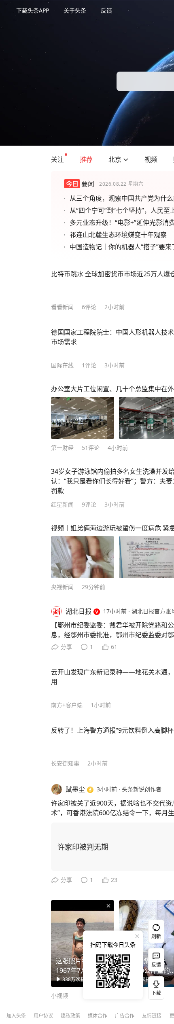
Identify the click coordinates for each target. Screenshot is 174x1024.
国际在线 (62, 365)
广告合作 (124, 1015)
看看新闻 (62, 307)
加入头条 (16, 1015)
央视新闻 (62, 587)
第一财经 (62, 448)
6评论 (89, 307)
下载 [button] (154, 986)
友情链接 (151, 1015)
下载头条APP (32, 10)
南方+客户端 (67, 705)
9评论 (89, 504)
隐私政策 (70, 1015)
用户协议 (43, 1015)
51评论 (91, 448)
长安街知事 (65, 763)
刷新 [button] (156, 936)
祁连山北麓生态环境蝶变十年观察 (118, 234)
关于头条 (75, 10)
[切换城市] (126, 159)
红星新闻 (62, 504)
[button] (57, 159)
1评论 (89, 365)
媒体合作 (97, 1015)
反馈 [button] (106, 10)
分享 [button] (66, 647)
